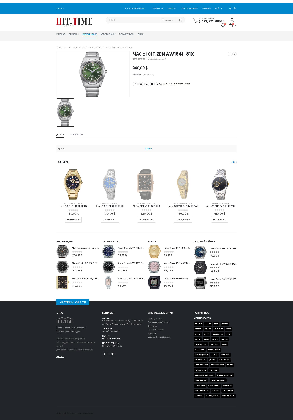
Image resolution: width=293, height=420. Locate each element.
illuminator (217, 334)
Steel (206, 339)
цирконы (199, 396)
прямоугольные (218, 380)
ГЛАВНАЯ (60, 34)
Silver (197, 339)
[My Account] (232, 20)
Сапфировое (200, 344)
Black (208, 324)
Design (198, 329)
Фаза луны (199, 349)
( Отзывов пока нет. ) (156, 58)
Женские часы (126, 34)
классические (217, 365)
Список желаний (189, 8)
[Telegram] (235, 8)
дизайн (212, 360)
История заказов (156, 329)
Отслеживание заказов (159, 322)
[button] (232, 162)
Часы (59, 203)
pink (228, 334)
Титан (224, 344)
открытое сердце (225, 375)
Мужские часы (108, 34)
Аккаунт (172, 8)
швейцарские (212, 396)
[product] (198, 184)
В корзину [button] (200, 219)
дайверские (200, 360)
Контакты (158, 8)
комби (230, 365)
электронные (228, 396)
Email (152, 84)
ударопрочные (201, 390)
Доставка (152, 326)
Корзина (206, 8)
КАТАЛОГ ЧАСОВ (90, 34)
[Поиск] (180, 20)
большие (225, 355)
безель (215, 355)
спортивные (214, 385)
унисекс (215, 390)
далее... (60, 356)
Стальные (214, 344)
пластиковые (201, 380)
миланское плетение (204, 375)
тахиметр (227, 385)
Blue (216, 324)
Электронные (214, 349)
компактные (200, 370)
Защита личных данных (159, 337)
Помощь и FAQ (155, 318)
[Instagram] (230, 8)
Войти (218, 8)
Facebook (135, 84)
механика (214, 370)
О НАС (140, 34)
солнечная (200, 385)
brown (225, 324)
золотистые (224, 360)
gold (228, 329)
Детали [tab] (60, 134)
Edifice (208, 329)
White (215, 339)
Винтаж (224, 339)
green (198, 334)
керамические (201, 365)
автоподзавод (201, 355)
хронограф (228, 390)
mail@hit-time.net (111, 338)
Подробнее (90, 219)
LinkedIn (146, 84)
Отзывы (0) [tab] (76, 134)
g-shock (219, 329)
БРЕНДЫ (73, 34)
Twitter (140, 84)
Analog (198, 324)
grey (206, 334)
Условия (152, 333)
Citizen (148, 148)
